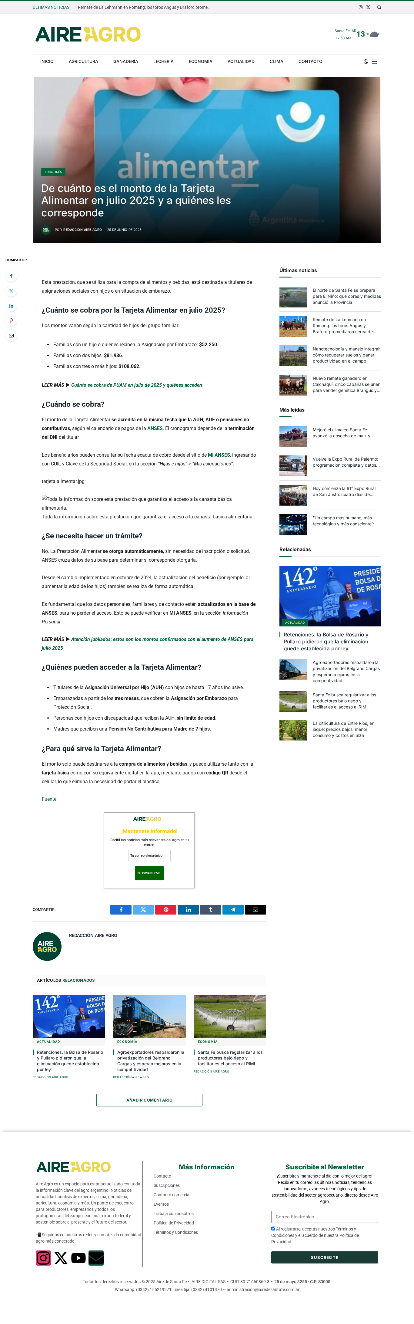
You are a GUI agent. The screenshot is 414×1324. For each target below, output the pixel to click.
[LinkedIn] (11, 305)
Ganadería (125, 61)
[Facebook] (11, 276)
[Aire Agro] (88, 34)
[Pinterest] (11, 320)
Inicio (47, 61)
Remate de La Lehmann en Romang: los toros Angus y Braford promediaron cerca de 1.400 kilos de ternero (146, 7)
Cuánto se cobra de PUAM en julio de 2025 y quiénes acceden (136, 385)
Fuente (49, 799)
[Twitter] (11, 291)
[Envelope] (96, 1258)
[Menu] (374, 61)
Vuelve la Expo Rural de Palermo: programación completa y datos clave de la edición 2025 (345, 462)
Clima (276, 61)
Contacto (310, 61)
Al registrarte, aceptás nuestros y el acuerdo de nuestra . (315, 1235)
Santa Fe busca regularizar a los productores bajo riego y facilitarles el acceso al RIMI (230, 1058)
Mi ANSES (219, 455)
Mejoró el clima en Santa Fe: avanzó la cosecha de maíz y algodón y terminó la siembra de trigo (344, 433)
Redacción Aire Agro (82, 230)
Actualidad (241, 61)
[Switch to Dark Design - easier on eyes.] (365, 61)
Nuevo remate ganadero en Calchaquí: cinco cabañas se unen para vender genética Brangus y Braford (346, 384)
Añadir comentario (149, 1100)
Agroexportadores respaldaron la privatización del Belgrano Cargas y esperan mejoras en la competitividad (150, 1061)
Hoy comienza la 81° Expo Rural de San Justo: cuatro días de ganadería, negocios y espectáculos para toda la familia (345, 492)
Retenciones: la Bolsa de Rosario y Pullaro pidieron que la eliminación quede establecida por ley (70, 1061)
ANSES (155, 428)
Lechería (163, 61)
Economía (200, 61)
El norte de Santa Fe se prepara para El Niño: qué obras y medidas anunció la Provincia (347, 296)
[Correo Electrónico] (11, 335)
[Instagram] (43, 1258)
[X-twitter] (60, 1258)
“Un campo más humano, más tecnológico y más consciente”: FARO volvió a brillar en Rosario (343, 521)
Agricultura (83, 61)
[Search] (378, 7)
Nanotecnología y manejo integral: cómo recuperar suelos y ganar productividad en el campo (346, 354)
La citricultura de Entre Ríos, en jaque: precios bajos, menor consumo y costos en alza (343, 729)
